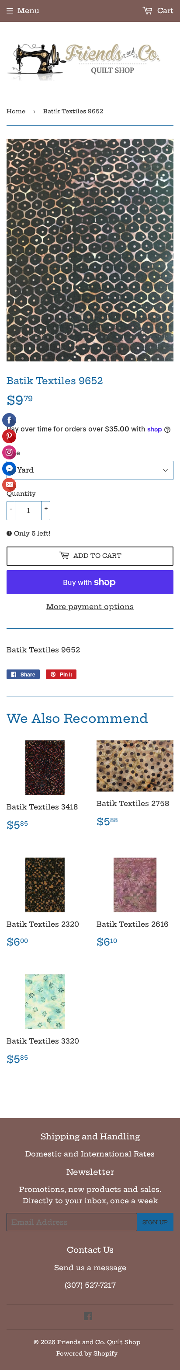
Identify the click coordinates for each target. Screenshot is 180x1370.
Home (16, 111)
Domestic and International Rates (90, 1153)
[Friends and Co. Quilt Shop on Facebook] (88, 1317)
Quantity (21, 494)
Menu (28, 10)
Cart (164, 10)
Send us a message (90, 1267)
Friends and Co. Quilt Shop (98, 1341)
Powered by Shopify (87, 1353)
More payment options (90, 606)
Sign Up (155, 1222)
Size (13, 453)
